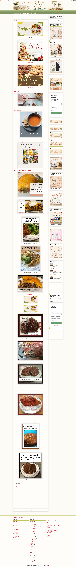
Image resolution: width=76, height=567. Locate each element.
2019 (32, 550)
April (33, 535)
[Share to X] (17, 483)
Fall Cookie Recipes (30, 64)
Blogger (47, 565)
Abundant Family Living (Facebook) (53, 522)
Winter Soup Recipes (18, 110)
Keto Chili (16, 198)
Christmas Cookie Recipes (30, 39)
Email (52, 312)
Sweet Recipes (15, 534)
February (34, 538)
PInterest (48, 535)
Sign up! (56, 112)
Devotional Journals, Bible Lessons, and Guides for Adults (21, 13)
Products (14, 537)
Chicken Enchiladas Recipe (30, 339)
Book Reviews (15, 526)
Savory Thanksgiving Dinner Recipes (22, 142)
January (33, 539)
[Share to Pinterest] (19, 483)
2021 (32, 547)
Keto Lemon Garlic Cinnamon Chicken (22, 215)
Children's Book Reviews (17, 528)
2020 (32, 549)
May (33, 533)
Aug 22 (34, 530)
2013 (32, 560)
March (33, 536)
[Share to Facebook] (18, 483)
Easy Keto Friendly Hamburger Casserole (22, 170)
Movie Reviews (15, 529)
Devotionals (15, 522)
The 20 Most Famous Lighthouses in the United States (57, 264)
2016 (32, 555)
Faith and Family (16, 521)
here (54, 17)
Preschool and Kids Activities (18, 530)
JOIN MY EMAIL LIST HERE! (34, 13)
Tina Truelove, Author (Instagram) (53, 530)
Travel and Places (16, 536)
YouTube (48, 536)
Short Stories (15, 525)
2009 (32, 561)
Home (30, 510)
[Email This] (16, 483)
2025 (32, 541)
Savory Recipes (15, 533)
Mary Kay (14, 538)
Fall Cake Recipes (17, 91)
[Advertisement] (23, 17)
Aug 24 (34, 524)
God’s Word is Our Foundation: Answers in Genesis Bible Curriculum (57, 271)
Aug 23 (34, 528)
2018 (32, 552)
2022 (32, 546)
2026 (32, 521)
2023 (32, 544)
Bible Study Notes (16, 524)
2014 (32, 558)
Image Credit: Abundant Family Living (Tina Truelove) (30, 214)
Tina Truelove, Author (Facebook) (53, 525)
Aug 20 (34, 531)
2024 (32, 543)
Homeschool (15, 532)
